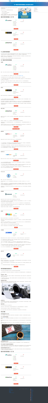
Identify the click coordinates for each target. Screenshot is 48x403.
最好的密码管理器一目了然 (36, 7)
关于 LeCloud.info (11, 390)
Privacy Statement (11, 389)
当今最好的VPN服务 (21, 75)
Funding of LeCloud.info (11, 392)
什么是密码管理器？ (35, 8)
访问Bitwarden (16, 248)
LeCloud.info (44, 2)
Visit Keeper (16, 97)
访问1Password (16, 188)
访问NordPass (16, 28)
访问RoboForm (16, 49)
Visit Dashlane (16, 208)
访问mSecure (16, 266)
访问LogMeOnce (16, 160)
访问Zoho (16, 227)
